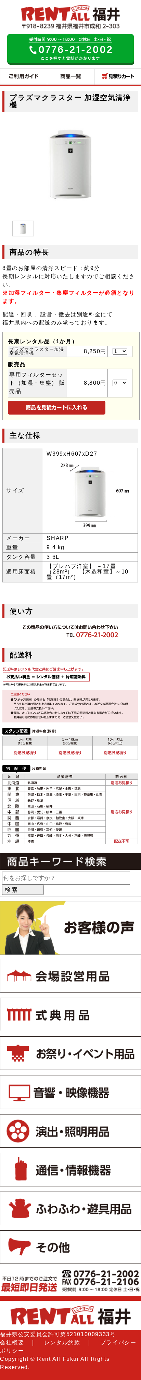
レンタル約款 (62, 1342)
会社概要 (12, 1342)
